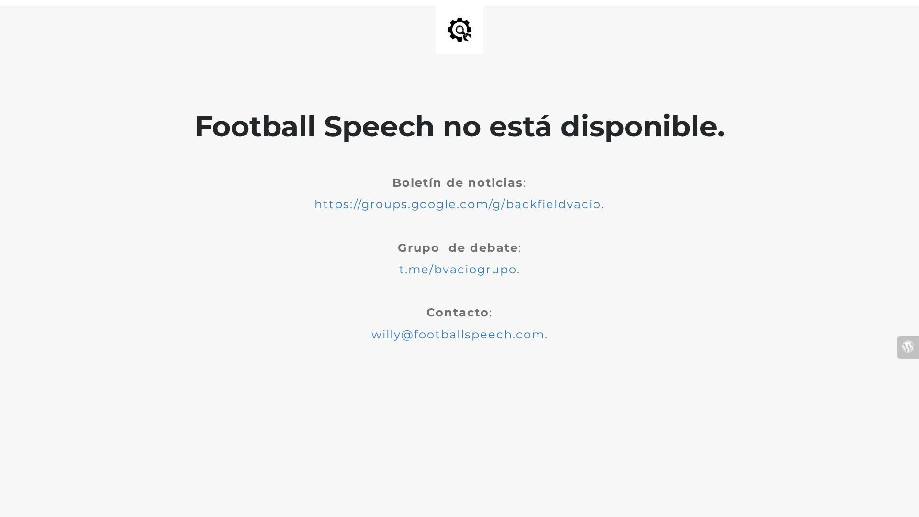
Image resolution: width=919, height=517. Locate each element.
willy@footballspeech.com (458, 334)
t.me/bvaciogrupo (458, 269)
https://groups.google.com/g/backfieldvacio (457, 204)
